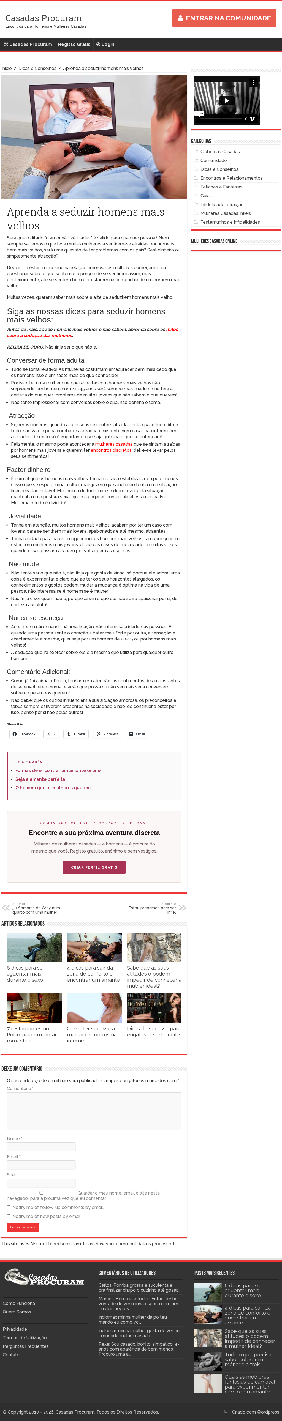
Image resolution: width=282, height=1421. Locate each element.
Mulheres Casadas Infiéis (225, 213)
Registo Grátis (74, 44)
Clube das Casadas (220, 151)
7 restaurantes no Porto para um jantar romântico (32, 1034)
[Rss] (225, 1412)
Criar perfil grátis (94, 867)
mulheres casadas (114, 444)
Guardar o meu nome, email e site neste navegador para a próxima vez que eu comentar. (83, 1195)
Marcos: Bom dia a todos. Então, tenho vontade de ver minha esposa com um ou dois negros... (138, 1303)
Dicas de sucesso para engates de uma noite (154, 1031)
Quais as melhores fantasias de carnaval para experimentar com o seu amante (250, 1384)
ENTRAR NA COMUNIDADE (228, 18)
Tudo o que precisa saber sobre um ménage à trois (248, 1359)
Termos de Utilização (25, 1337)
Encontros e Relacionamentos (231, 178)
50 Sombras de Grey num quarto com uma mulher (36, 908)
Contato (11, 1354)
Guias (206, 195)
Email (14, 1156)
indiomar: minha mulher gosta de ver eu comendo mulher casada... (139, 1333)
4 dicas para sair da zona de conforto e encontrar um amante (93, 974)
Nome (14, 1138)
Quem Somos (17, 1312)
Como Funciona (19, 1303)
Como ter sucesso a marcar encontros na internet (92, 1034)
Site (11, 1175)
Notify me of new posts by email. (46, 1216)
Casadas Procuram (44, 18)
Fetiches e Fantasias (221, 187)
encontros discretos (111, 450)
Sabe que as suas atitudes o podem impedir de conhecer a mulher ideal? (154, 977)
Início (6, 68)
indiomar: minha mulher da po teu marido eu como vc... (133, 1320)
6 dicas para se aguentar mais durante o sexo (25, 974)
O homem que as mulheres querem (53, 787)
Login (108, 44)
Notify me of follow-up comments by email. (58, 1207)
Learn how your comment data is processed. (129, 1243)
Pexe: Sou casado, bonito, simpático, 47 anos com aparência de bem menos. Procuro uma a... (139, 1349)
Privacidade (15, 1329)
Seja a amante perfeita (40, 779)
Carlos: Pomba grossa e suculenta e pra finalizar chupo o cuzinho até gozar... (139, 1288)
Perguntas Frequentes (26, 1346)
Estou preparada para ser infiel (152, 908)
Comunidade (213, 160)
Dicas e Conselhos (37, 68)
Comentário (20, 1088)
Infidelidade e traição (222, 204)
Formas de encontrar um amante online (58, 770)
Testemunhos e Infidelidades (230, 222)
